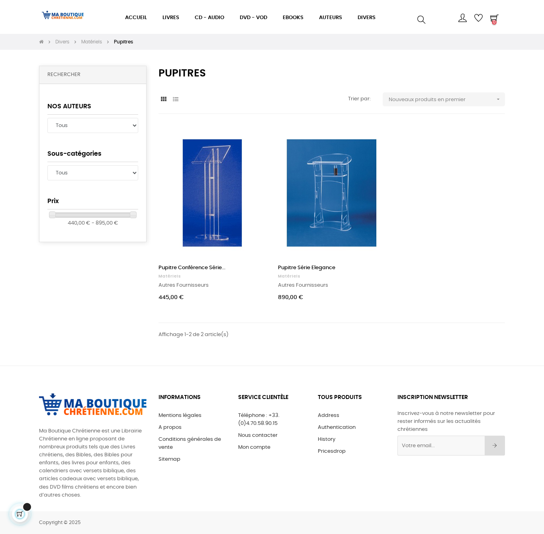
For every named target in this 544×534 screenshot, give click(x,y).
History (326, 439)
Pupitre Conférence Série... (192, 267)
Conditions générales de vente (190, 443)
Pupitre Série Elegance (306, 267)
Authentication (337, 427)
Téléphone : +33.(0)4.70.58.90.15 (259, 419)
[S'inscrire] (495, 446)
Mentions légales (180, 415)
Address (328, 415)
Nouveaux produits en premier (445, 99)
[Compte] (462, 18)
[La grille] (163, 100)
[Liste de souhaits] (251, 140)
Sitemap (169, 459)
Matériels (170, 276)
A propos (170, 427)
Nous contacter (258, 435)
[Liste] (175, 100)
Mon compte (254, 447)
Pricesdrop (332, 451)
